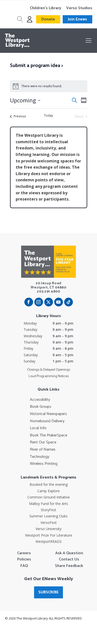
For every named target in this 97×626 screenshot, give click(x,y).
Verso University (48, 528)
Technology (39, 457)
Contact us (69, 559)
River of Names (42, 449)
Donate (48, 19)
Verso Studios (79, 8)
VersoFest (49, 522)
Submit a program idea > (36, 66)
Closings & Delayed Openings (48, 370)
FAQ (24, 566)
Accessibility (40, 400)
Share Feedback (69, 566)
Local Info (38, 428)
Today (48, 116)
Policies (24, 559)
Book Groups (40, 407)
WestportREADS (49, 541)
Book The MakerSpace (48, 435)
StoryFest (48, 509)
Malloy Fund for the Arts (48, 503)
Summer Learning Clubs (48, 516)
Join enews (77, 19)
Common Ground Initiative (48, 497)
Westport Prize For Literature (48, 535)
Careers (24, 553)
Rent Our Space (43, 442)
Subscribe (48, 592)
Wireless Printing (43, 464)
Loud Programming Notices (49, 376)
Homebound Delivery (47, 421)
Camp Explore (48, 490)
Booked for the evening (49, 484)
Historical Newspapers (48, 414)
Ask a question (69, 553)
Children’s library (45, 8)
